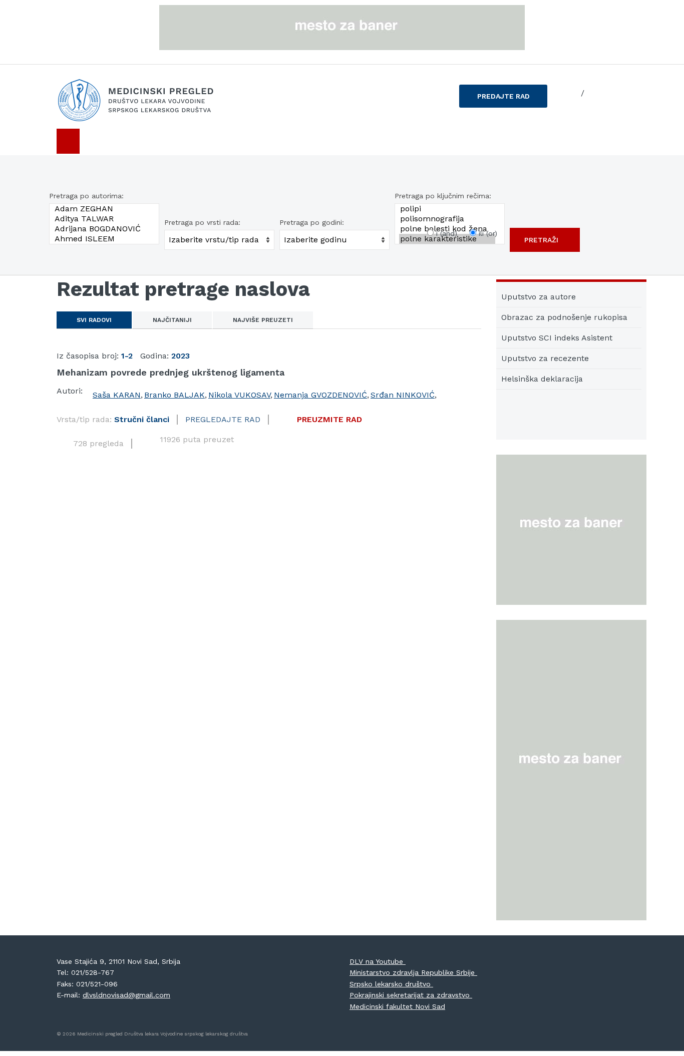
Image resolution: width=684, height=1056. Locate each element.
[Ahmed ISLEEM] (102, 239)
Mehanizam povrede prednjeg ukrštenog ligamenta (170, 372)
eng (595, 93)
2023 (180, 356)
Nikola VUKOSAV (239, 395)
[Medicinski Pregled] (147, 100)
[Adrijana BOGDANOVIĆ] (102, 229)
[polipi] (447, 209)
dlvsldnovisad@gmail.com (126, 995)
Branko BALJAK (174, 395)
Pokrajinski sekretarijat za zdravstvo (411, 995)
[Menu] (68, 141)
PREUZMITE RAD (329, 419)
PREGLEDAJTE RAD (222, 419)
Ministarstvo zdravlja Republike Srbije (413, 972)
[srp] (570, 93)
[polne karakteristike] (447, 239)
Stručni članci (141, 419)
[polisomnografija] (447, 219)
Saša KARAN (117, 395)
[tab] (94, 319)
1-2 (127, 356)
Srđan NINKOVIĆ (403, 395)
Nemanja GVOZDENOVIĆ (320, 395)
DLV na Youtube (378, 961)
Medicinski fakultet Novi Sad (397, 1006)
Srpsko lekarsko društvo (391, 984)
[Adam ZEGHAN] (102, 209)
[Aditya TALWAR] (102, 219)
